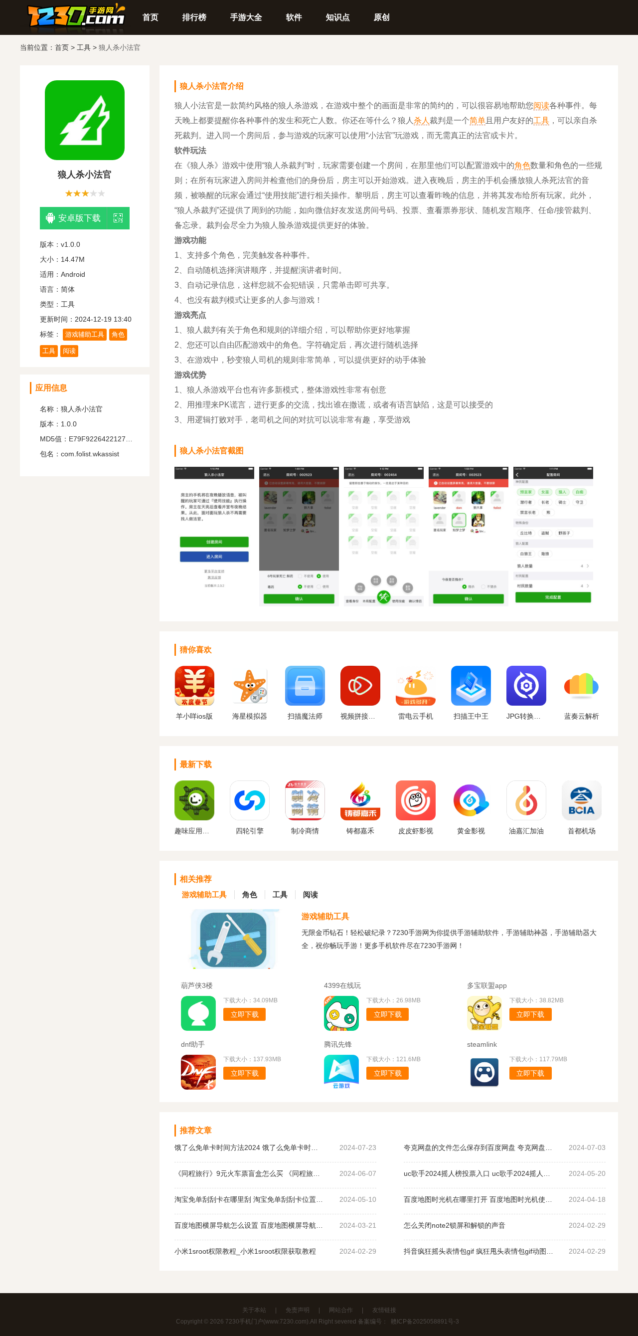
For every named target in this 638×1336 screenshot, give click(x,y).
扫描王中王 (471, 716)
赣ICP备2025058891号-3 (425, 1321)
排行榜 (194, 17)
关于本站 (254, 1310)
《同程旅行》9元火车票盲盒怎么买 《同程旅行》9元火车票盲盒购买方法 (249, 1173)
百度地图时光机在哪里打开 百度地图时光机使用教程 (478, 1199)
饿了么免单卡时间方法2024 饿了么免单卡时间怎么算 (249, 1147)
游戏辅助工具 (84, 334)
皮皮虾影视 (415, 831)
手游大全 (246, 17)
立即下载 (245, 1014)
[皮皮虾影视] (416, 818)
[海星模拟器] (250, 703)
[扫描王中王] (471, 703)
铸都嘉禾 (360, 831)
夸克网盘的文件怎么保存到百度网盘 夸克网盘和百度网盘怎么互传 (478, 1147)
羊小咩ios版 (194, 716)
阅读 (69, 351)
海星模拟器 (249, 716)
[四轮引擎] (250, 818)
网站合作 (341, 1310)
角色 (118, 334)
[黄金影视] (471, 818)
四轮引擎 (250, 831)
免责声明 (298, 1310)
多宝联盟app (487, 985)
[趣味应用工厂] (194, 818)
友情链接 (384, 1310)
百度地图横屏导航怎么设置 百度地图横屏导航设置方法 (249, 1225)
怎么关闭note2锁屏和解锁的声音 (454, 1225)
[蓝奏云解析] (582, 703)
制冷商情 (305, 831)
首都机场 (582, 831)
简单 (477, 120)
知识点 (338, 17)
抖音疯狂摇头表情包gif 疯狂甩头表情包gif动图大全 (478, 1251)
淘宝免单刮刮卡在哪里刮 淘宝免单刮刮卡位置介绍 (249, 1199)
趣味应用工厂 (194, 831)
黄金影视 (471, 831)
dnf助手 (193, 1044)
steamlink (482, 1044)
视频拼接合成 (360, 716)
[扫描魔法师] (305, 703)
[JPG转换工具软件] (526, 703)
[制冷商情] (305, 818)
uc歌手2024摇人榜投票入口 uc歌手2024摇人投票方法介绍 (478, 1173)
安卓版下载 (79, 218)
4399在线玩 (342, 985)
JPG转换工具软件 (526, 716)
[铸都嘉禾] (360, 818)
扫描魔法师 (305, 716)
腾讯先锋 (338, 1044)
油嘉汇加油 (526, 831)
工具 (84, 47)
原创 (382, 17)
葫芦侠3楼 (197, 985)
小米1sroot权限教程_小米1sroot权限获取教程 (245, 1251)
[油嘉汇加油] (526, 818)
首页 (151, 17)
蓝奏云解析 (581, 716)
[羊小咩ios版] (194, 703)
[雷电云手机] (416, 703)
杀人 (422, 120)
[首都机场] (582, 818)
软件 (294, 17)
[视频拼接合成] (360, 703)
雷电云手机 (415, 716)
